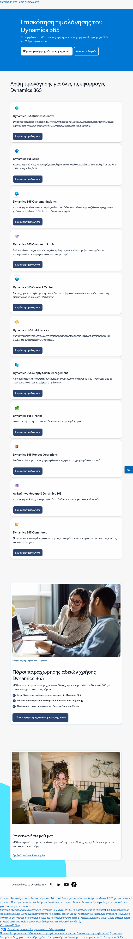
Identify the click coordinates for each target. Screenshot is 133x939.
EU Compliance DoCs (111, 937)
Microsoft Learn (67, 913)
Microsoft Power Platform (64, 917)
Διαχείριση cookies (22, 937)
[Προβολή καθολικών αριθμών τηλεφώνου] (128, 470)
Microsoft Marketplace (38, 917)
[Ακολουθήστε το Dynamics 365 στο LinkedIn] (58, 884)
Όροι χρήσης (40, 937)
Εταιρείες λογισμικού (89, 917)
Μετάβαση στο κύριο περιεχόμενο (19, 1)
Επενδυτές (75, 921)
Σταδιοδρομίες (122, 917)
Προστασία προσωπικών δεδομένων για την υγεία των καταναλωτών (38, 933)
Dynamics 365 (49, 909)
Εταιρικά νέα (7, 921)
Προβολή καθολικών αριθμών (28, 855)
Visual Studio (107, 917)
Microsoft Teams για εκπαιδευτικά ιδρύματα (74, 898)
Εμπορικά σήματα (57, 937)
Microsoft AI (6, 909)
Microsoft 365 (64, 909)
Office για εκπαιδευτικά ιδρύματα (29, 902)
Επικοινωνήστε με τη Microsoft (93, 933)
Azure (38, 909)
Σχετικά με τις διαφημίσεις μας (83, 937)
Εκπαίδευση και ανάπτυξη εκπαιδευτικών (70, 902)
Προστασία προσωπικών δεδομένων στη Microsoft (41, 921)
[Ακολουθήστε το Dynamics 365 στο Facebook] (74, 884)
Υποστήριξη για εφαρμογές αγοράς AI (96, 913)
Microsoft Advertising (84, 909)
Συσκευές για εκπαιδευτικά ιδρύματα (31, 898)
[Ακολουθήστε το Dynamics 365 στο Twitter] (51, 884)
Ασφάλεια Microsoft (23, 909)
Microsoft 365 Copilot (107, 909)
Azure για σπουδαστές (19, 906)
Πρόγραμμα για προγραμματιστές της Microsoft (33, 913)
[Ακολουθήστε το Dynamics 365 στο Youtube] (66, 884)
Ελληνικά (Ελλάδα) (10, 925)
